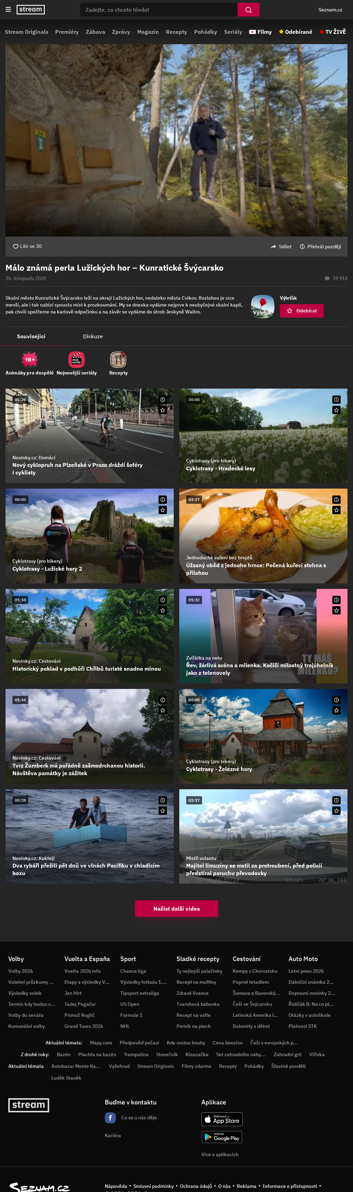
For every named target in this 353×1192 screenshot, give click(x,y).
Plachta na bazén (97, 1054)
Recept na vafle (193, 1015)
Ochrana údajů (196, 1186)
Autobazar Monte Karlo (76, 1066)
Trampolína (136, 1054)
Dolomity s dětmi (251, 1026)
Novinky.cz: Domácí (34, 457)
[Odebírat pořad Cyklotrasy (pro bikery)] (336, 410)
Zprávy (121, 31)
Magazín (148, 31)
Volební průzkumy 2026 (34, 982)
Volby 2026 (20, 971)
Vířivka (317, 1054)
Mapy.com (101, 1043)
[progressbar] (176, 218)
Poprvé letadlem (251, 982)
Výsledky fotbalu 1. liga (146, 982)
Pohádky (205, 31)
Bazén (64, 1054)
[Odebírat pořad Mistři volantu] (336, 811)
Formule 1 (131, 1015)
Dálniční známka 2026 (313, 982)
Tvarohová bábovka (198, 1004)
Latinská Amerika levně (258, 1015)
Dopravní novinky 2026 (314, 993)
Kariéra (113, 1135)
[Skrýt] (336, 268)
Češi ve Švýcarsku (252, 1004)
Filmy (265, 31)
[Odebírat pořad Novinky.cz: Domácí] (163, 410)
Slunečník (167, 1054)
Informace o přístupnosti (290, 1186)
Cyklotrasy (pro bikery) (211, 461)
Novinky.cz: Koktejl (33, 858)
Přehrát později (324, 246)
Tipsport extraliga (139, 993)
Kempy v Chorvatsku (255, 971)
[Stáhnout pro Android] (222, 1137)
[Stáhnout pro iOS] (222, 1119)
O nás (224, 1186)
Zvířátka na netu (204, 658)
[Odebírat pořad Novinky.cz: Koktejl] (163, 811)
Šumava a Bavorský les (258, 993)
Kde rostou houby (186, 1043)
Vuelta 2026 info (82, 971)
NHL (125, 1026)
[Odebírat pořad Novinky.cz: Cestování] (163, 610)
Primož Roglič (79, 1015)
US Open (129, 1004)
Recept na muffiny (196, 982)
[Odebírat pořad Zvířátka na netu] (336, 610)
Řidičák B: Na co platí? (313, 1004)
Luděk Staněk (66, 1078)
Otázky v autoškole (310, 1015)
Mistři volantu (201, 858)
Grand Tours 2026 (83, 1026)
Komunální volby (26, 1026)
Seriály (233, 31)
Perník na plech (193, 1026)
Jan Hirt (73, 993)
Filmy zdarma (196, 1066)
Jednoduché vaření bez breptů (219, 557)
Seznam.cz (330, 9)
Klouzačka (197, 1054)
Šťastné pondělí (288, 1066)
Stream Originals (26, 31)
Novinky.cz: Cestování (36, 661)
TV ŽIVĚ (335, 31)
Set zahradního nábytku (242, 1054)
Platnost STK (303, 1026)
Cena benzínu (228, 1043)
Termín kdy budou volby (34, 1004)
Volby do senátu (25, 1015)
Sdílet (285, 246)
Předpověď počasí (139, 1043)
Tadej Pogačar (80, 1004)
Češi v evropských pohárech (280, 1043)
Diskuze (93, 336)
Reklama (246, 1186)
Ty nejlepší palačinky (199, 971)
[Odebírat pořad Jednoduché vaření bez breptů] (336, 510)
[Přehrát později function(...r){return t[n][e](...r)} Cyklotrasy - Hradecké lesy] (336, 399)
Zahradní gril (288, 1054)
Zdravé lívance (192, 993)
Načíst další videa (176, 908)
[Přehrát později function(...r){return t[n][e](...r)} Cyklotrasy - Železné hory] (336, 700)
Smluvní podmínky (153, 1186)
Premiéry (67, 31)
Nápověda (116, 1186)
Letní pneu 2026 (306, 971)
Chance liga (133, 971)
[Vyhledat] (249, 10)
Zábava (95, 31)
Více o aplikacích (220, 1154)
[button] (176, 130)
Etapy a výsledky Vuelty (90, 982)
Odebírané (298, 31)
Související (31, 336)
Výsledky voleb (24, 993)
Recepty (176, 31)
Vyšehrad (119, 1066)
